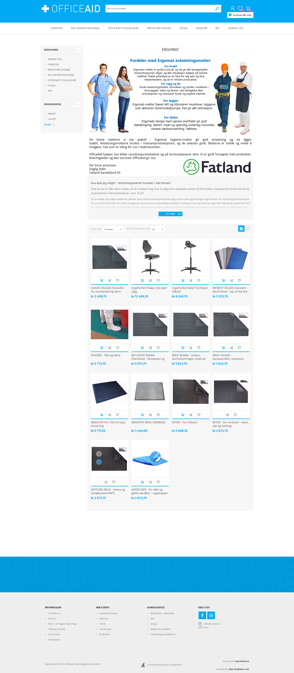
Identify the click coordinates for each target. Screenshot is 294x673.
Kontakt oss (54, 613)
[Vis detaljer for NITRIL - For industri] (190, 391)
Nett (241, 228)
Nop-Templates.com (239, 669)
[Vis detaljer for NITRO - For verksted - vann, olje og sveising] (231, 391)
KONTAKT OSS (55, 59)
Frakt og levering (56, 629)
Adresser (103, 618)
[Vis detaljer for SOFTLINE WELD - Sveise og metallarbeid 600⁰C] (109, 458)
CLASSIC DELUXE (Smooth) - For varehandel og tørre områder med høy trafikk (108, 291)
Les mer (170, 213)
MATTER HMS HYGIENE (59, 69)
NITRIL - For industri (184, 422)
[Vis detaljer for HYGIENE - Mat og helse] (109, 324)
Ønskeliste (104, 634)
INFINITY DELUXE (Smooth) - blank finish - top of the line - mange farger (231, 291)
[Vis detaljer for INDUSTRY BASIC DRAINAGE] (150, 391)
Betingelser (54, 639)
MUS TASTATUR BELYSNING (61, 75)
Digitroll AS (177, 665)
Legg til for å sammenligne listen (109, 280)
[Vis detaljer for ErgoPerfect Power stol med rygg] (150, 257)
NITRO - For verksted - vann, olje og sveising (230, 424)
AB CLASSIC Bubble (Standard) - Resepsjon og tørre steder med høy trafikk (149, 359)
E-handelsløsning (155, 665)
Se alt (47, 124)
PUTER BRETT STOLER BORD (62, 80)
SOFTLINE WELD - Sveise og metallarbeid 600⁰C (108, 491)
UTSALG (51, 85)
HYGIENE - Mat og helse (105, 355)
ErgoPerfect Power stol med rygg (149, 289)
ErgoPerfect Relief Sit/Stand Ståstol (190, 289)
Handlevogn (248, 8)
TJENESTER (53, 64)
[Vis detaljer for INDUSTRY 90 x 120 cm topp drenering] (109, 391)
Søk (152, 618)
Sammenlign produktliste (162, 634)
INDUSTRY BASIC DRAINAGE (148, 422)
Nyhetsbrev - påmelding (162, 613)
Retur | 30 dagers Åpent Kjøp (62, 624)
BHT (50, 91)
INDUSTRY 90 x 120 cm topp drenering (108, 424)
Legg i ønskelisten (117, 280)
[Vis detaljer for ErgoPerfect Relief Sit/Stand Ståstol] (190, 257)
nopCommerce (242, 661)
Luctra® (52, 119)
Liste (247, 228)
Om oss (52, 618)
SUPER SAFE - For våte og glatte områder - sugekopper (149, 491)
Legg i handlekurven (101, 280)
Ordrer (102, 624)
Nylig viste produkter (160, 629)
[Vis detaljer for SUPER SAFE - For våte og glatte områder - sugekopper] (150, 458)
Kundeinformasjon (108, 613)
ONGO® (51, 113)
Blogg (153, 624)
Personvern (54, 634)
